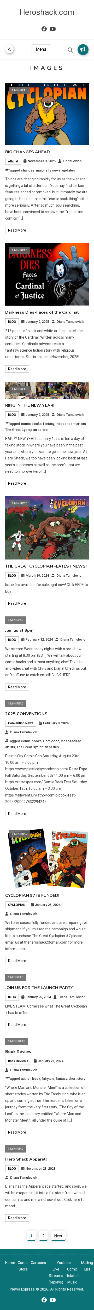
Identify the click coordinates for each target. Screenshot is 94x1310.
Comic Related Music (72, 1275)
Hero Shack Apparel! (26, 1159)
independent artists (71, 424)
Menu (41, 49)
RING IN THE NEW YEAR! (29, 405)
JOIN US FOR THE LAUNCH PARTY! (39, 988)
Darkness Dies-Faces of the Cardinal (42, 312)
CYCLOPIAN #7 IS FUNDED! (32, 895)
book (36, 1079)
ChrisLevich (72, 161)
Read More (17, 230)
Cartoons (38, 1263)
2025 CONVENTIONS (26, 714)
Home (10, 1263)
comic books (31, 424)
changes (27, 170)
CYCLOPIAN (16, 905)
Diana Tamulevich (70, 322)
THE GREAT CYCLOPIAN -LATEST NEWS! (46, 566)
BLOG (12, 322)
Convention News (20, 723)
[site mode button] (9, 49)
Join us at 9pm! (19, 630)
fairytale (48, 1079)
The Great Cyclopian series (26, 430)
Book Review (18, 1052)
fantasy (48, 424)
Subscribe (83, 49)
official (13, 161)
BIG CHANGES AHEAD (27, 152)
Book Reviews (18, 1061)
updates (68, 170)
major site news (48, 170)
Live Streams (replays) (56, 1275)
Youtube (64, 1263)
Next (58, 1236)
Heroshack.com (47, 12)
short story (76, 1079)
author (26, 1079)
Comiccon (51, 741)
